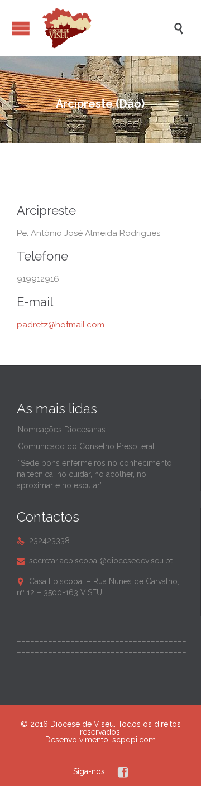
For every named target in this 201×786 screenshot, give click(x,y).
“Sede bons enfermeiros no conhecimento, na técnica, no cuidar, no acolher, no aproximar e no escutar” (95, 474)
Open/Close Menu (21, 28)
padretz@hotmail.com (60, 325)
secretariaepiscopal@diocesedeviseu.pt (95, 560)
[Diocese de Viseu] (106, 28)
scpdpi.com (134, 739)
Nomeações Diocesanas (62, 429)
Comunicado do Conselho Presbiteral (86, 446)
